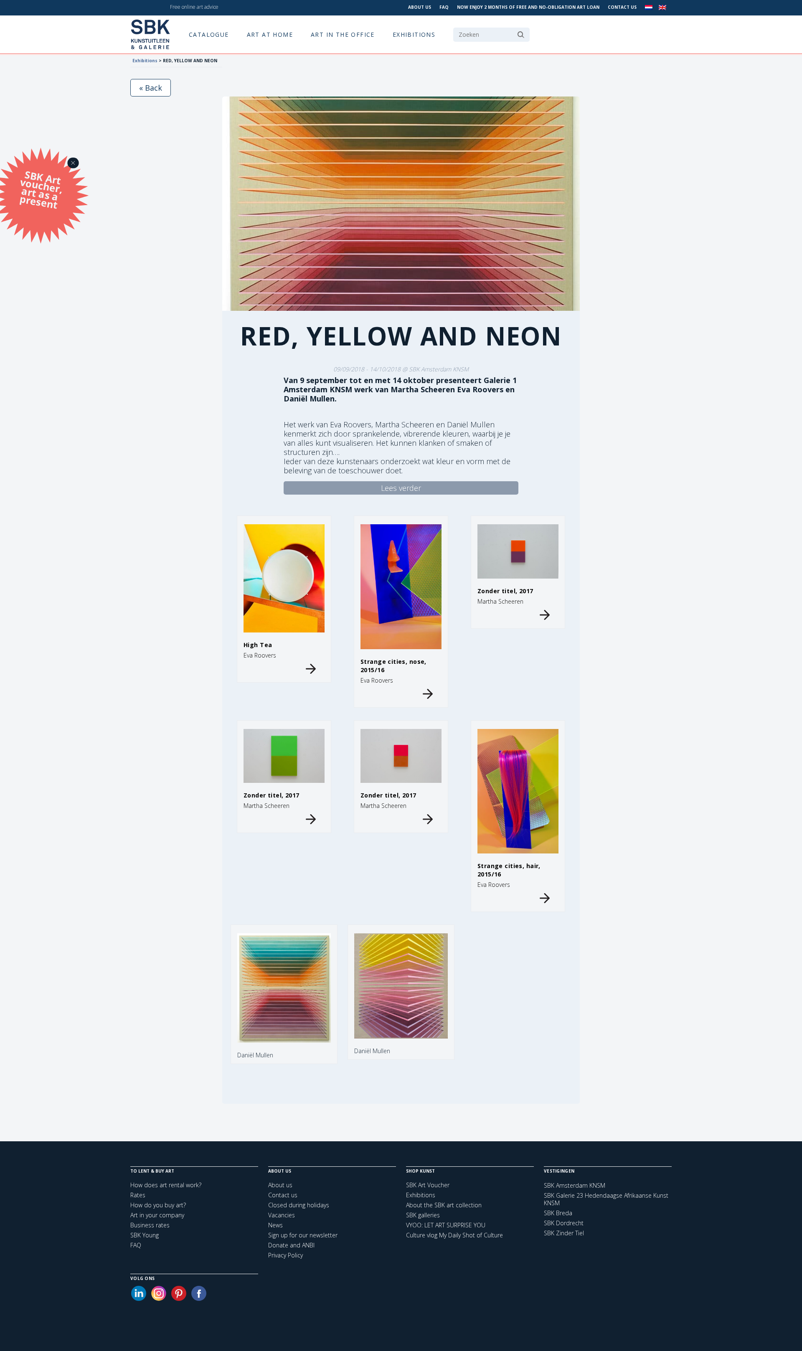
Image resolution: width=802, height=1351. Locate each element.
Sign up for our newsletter (303, 1235)
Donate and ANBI (291, 1245)
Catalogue (209, 34)
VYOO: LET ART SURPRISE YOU (445, 1225)
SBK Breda (558, 1213)
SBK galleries (423, 1215)
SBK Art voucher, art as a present (41, 190)
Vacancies (281, 1215)
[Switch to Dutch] (649, 8)
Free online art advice (194, 6)
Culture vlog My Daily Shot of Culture (454, 1235)
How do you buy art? (158, 1205)
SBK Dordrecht (564, 1223)
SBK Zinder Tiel (564, 1233)
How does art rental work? (165, 1185)
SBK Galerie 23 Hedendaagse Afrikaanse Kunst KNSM (606, 1199)
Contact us (622, 7)
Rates (137, 1195)
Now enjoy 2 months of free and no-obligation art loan (528, 7)
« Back (150, 88)
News (275, 1225)
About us (419, 7)
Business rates (150, 1225)
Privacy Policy (285, 1255)
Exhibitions (414, 34)
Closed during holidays (298, 1205)
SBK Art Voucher (427, 1185)
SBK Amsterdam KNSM (574, 1185)
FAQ (444, 7)
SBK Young (144, 1235)
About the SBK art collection (444, 1205)
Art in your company (157, 1215)
